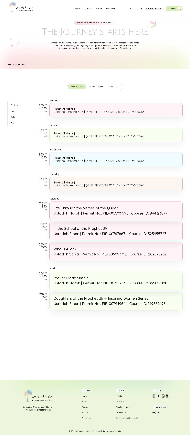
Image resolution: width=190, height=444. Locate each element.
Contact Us (86, 418)
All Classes (114, 86)
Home (11, 64)
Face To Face (77, 86)
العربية (139, 9)
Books (99, 9)
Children (120, 401)
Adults (119, 396)
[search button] (131, 8)
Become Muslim (153, 9)
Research (110, 9)
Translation (121, 412)
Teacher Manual (123, 407)
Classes (88, 9)
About (78, 9)
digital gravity (115, 431)
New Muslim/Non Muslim (127, 418)
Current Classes (96, 86)
